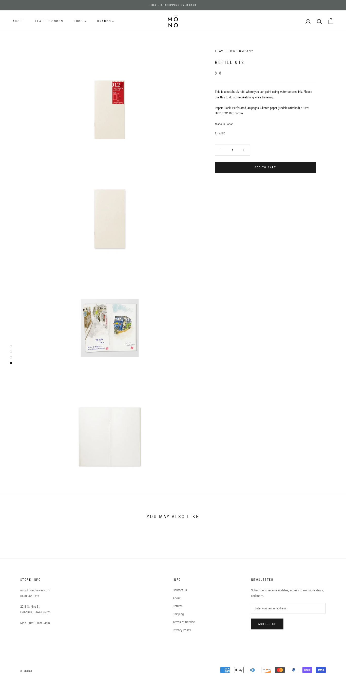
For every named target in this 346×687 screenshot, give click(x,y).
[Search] (319, 21)
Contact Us (180, 590)
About (18, 21)
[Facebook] (230, 132)
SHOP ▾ (80, 21)
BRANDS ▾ (105, 21)
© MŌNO (26, 671)
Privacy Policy (182, 630)
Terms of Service (184, 622)
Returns (178, 606)
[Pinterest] (243, 132)
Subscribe (267, 624)
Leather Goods (49, 21)
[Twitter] (236, 132)
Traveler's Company (234, 51)
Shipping (178, 614)
